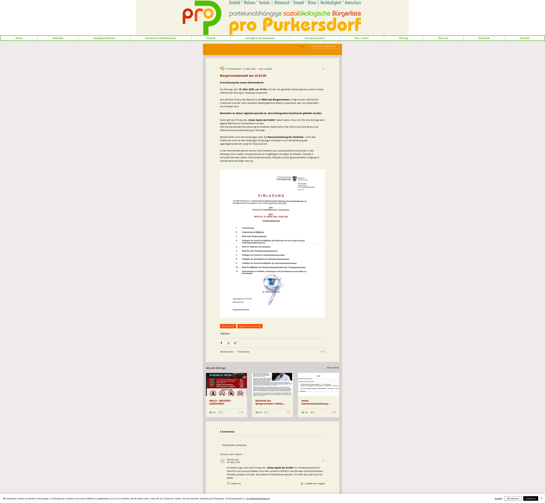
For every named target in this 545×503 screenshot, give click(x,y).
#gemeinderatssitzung (250, 326)
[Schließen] (541, 498)
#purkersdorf (228, 326)
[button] (57, 38)
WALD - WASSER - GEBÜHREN (220, 402)
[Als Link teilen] (235, 343)
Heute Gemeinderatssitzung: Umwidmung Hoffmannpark (318, 402)
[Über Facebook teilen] (221, 343)
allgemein (225, 333)
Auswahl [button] (498, 498)
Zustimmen (531, 498)
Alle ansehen (333, 367)
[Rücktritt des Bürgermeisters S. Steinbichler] (272, 384)
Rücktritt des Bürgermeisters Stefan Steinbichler (269, 402)
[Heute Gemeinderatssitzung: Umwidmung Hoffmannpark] (318, 384)
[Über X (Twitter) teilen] (228, 343)
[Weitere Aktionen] (323, 68)
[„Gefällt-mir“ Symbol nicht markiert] (228, 483)
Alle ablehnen (513, 498)
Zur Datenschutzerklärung (258, 498)
